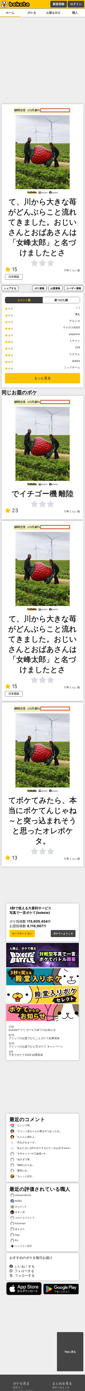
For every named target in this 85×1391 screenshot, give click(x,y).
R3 (16, 1240)
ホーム (10, 12)
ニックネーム (72, 367)
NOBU (18, 1200)
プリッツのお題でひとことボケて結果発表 (34, 1037)
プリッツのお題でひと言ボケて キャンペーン (36, 1045)
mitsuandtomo (23, 1195)
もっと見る (42, 378)
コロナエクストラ (25, 1217)
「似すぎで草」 (23, 1159)
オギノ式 (20, 1212)
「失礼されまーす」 (25, 1142)
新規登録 (58, 4)
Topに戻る (70, 1351)
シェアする (10, 288)
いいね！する (24, 1266)
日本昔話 (13, 276)
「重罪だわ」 (22, 1170)
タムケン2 (20, 1206)
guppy (76, 360)
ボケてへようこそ (63, 933)
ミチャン (74, 340)
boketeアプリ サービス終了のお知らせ (32, 1028)
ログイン (76, 4)
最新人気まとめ (61, 1387)
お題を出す (53, 12)
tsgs (17, 1234)
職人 (75, 12)
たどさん (74, 354)
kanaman (20, 1223)
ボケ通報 (39, 288)
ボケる (31, 12)
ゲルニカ (74, 320)
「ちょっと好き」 (24, 1176)
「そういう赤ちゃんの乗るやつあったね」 (38, 1131)
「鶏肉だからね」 (24, 1165)
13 (14, 858)
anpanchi (74, 334)
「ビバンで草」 (23, 1125)
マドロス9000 (71, 327)
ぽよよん (20, 1228)
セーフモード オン (22, 933)
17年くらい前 (72, 270)
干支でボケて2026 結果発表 (26, 1053)
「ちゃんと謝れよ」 (25, 1136)
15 (14, 269)
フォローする (23, 1271)
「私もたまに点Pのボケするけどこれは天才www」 (43, 1148)
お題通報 (55, 288)
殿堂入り (18, 1387)
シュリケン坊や (23, 1245)
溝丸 (77, 314)
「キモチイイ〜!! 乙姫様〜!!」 (31, 1153)
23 (15, 510)
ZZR (77, 347)
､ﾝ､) (77, 307)
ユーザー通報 (73, 288)
